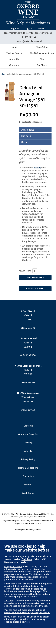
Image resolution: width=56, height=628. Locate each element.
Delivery (28, 442)
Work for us (28, 493)
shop (3, 74)
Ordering (28, 425)
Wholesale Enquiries (28, 434)
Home (14, 47)
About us (28, 484)
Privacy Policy (28, 459)
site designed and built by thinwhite (28, 530)
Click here (27, 559)
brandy (37, 167)
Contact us (28, 476)
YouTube (8, 600)
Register (15, 28)
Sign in (28, 28)
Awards (28, 451)
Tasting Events (14, 53)
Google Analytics (13, 566)
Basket (41, 28)
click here (9, 619)
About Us (14, 59)
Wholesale (14, 65)
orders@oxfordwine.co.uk (29, 41)
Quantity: (25, 270)
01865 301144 (29, 37)
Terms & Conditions (28, 467)
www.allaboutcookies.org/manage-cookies (27, 612)
